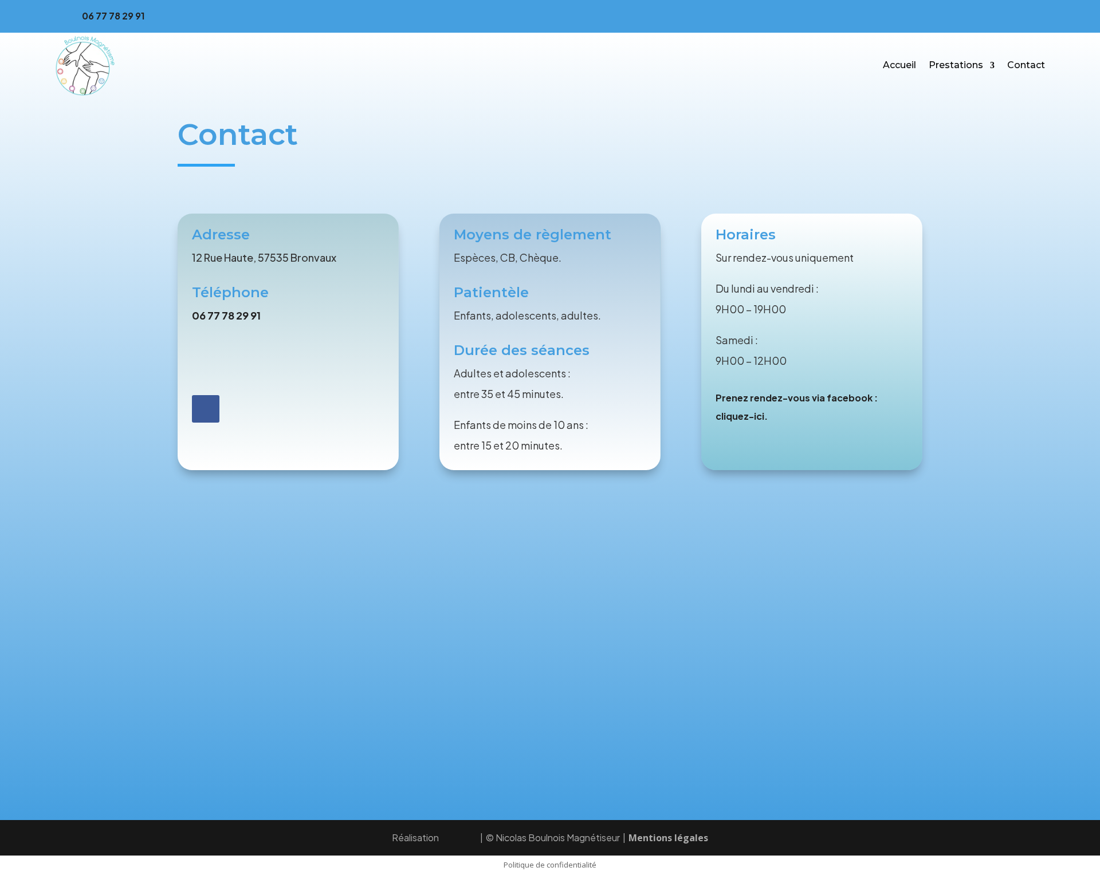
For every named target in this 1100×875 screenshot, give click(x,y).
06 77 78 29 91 (113, 16)
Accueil (899, 65)
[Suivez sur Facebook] (1036, 14)
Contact (1026, 65)
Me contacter (238, 360)
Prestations (956, 65)
